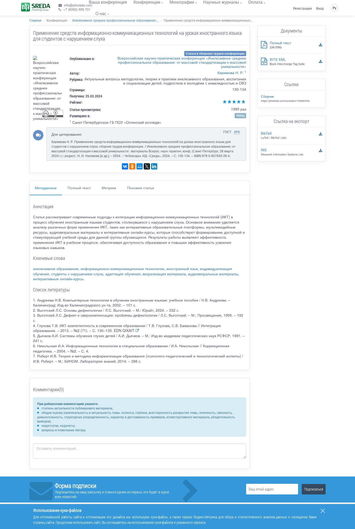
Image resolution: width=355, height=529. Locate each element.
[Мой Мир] (139, 166)
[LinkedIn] (154, 166)
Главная (35, 20)
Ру (334, 7)
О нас (100, 13)
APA (237, 131)
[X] (147, 166)
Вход (320, 8)
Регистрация (302, 8)
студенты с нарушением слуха (77, 273)
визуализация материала (164, 273)
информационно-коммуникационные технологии (122, 268)
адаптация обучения (123, 273)
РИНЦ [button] (240, 115)
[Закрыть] (323, 511)
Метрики (109, 187)
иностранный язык (182, 268)
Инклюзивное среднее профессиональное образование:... (115, 20)
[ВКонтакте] (125, 166)
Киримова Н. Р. (231, 72)
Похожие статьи (140, 187)
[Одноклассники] (132, 166)
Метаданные (46, 187)
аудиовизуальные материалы (213, 273)
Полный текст (79, 187)
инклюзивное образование (55, 268)
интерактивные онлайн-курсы (58, 278)
